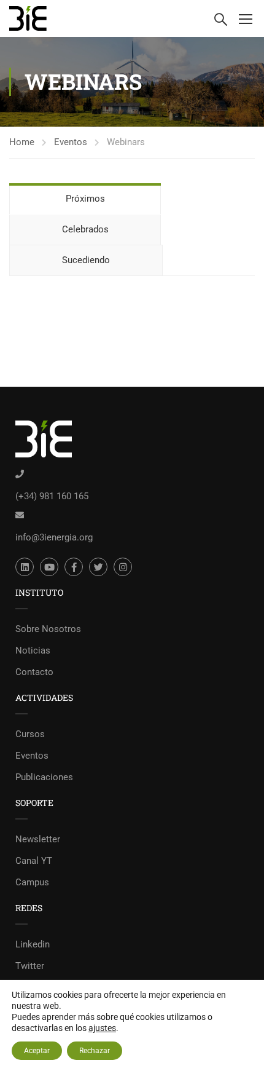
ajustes (102, 1028)
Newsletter (37, 839)
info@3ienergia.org (54, 537)
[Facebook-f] (73, 567)
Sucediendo (86, 260)
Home (21, 142)
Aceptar (37, 1050)
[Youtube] (49, 567)
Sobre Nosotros (48, 628)
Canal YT (33, 860)
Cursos (30, 734)
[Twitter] (98, 567)
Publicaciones (44, 777)
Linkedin (32, 944)
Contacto (34, 672)
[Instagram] (123, 567)
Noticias (32, 650)
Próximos (85, 198)
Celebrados (85, 229)
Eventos (70, 142)
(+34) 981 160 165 (51, 496)
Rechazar (94, 1050)
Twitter (29, 965)
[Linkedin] (24, 567)
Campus (32, 882)
